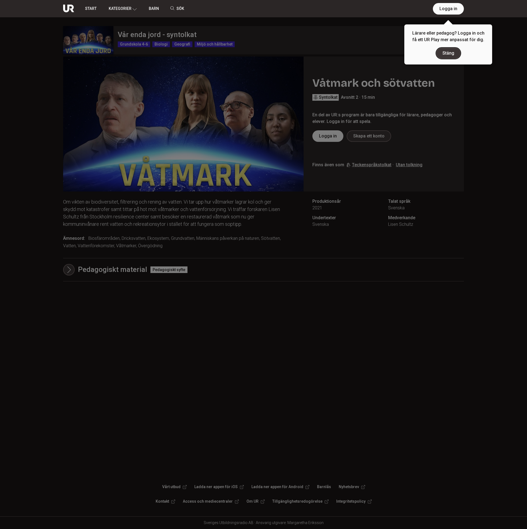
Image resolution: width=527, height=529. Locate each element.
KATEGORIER (120, 8)
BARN (154, 8)
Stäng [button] (448, 53)
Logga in (448, 8)
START (91, 8)
